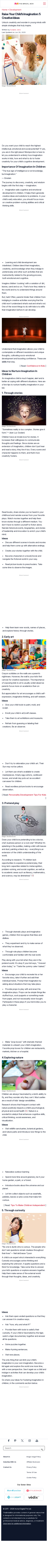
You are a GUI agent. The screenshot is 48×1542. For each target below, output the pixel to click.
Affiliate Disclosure (33, 1462)
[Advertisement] (24, 121)
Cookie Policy (31, 1478)
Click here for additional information (17, 1523)
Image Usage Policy (34, 1457)
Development (15, 9)
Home (4, 9)
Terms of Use (32, 1472)
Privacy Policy (31, 1467)
